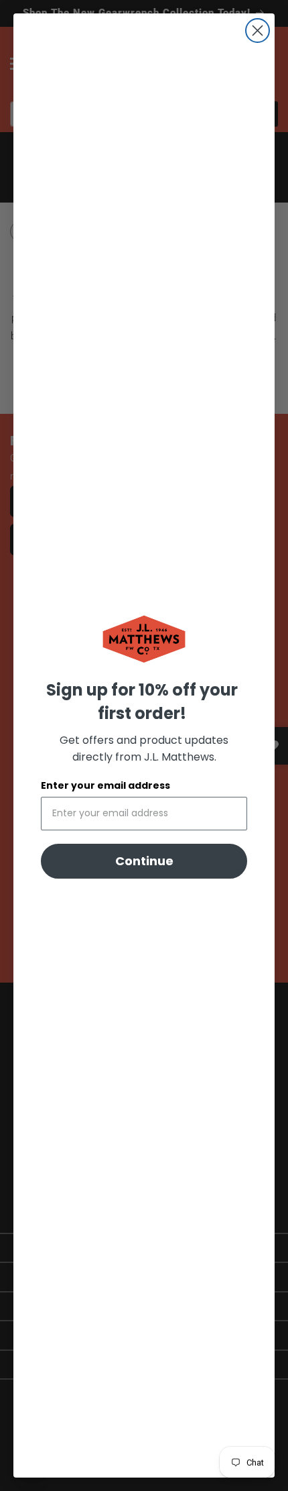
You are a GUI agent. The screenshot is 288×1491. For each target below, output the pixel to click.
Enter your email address (105, 785)
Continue (144, 860)
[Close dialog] (257, 30)
